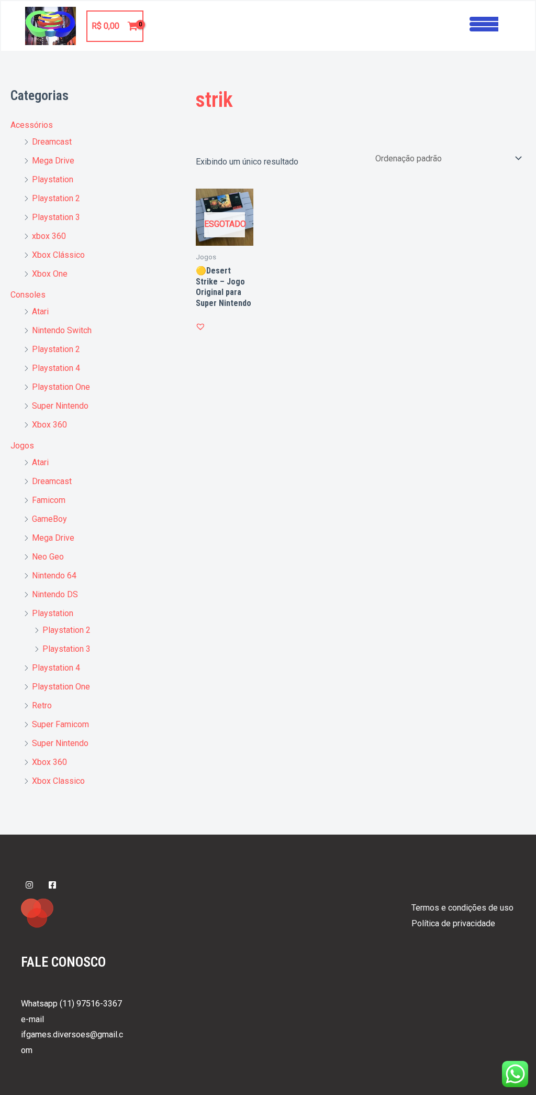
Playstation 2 (56, 198)
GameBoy (49, 519)
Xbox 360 (49, 425)
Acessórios (31, 125)
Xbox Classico (58, 781)
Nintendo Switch (62, 330)
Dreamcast (52, 142)
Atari (40, 311)
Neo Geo (48, 557)
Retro (42, 705)
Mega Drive (53, 161)
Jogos (22, 446)
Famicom (48, 500)
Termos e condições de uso (462, 908)
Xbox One (50, 274)
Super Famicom (60, 724)
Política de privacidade (453, 923)
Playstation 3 (56, 217)
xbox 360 (49, 236)
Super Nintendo (60, 406)
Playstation (52, 179)
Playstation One (61, 387)
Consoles (28, 295)
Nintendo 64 (54, 576)
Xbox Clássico (58, 255)
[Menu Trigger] (484, 22)
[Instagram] (29, 885)
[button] (200, 326)
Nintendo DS (55, 594)
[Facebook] (52, 885)
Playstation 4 (56, 368)
